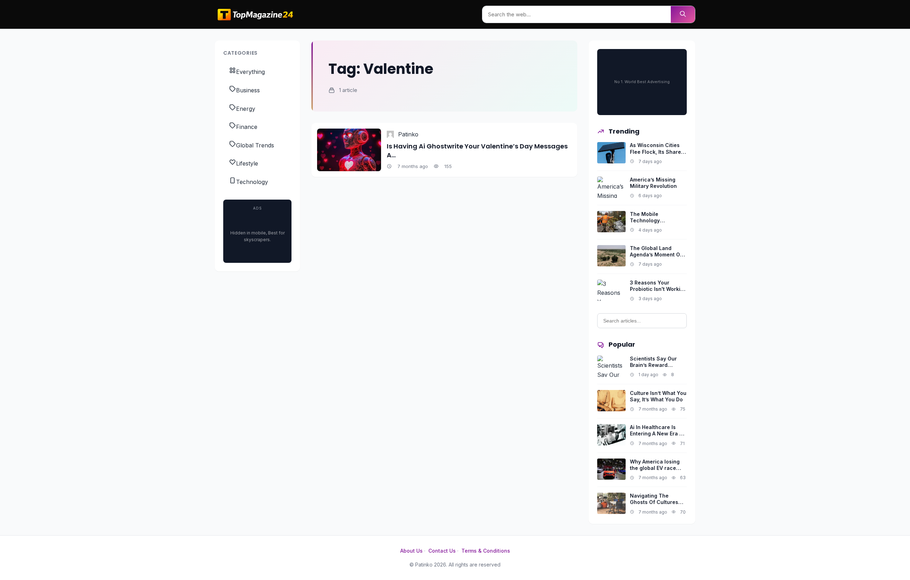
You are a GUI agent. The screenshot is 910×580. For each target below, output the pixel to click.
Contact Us (442, 551)
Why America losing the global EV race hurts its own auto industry (655, 471)
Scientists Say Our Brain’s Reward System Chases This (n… (655, 368)
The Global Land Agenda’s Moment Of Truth (656, 254)
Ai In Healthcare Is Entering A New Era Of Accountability (657, 433)
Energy (245, 108)
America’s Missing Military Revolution (653, 183)
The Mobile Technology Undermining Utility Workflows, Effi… (654, 224)
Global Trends (255, 145)
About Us (411, 551)
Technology (252, 181)
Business (248, 90)
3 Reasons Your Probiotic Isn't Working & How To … (658, 289)
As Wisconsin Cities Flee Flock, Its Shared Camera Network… (657, 151)
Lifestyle (247, 163)
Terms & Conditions (485, 551)
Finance (246, 126)
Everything (250, 71)
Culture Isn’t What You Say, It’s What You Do (658, 396)
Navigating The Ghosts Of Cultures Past (654, 502)
